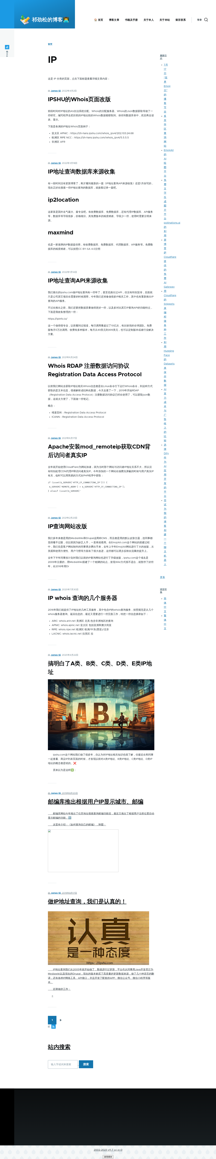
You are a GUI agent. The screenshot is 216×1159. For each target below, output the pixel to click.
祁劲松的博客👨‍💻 (50, 19)
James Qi (56, 91)
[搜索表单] (206, 19)
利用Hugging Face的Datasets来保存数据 (169, 363)
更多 (162, 577)
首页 (50, 44)
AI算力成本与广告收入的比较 (165, 415)
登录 (199, 20)
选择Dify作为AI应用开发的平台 (166, 470)
